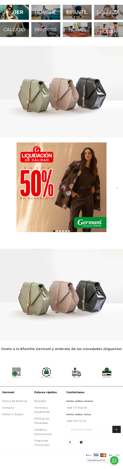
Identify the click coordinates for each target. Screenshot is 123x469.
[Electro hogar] (108, 29)
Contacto (8, 407)
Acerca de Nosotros (14, 401)
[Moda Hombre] (45, 12)
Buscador (40, 401)
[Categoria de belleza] (108, 12)
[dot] (54, 231)
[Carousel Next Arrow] (117, 188)
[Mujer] (14, 12)
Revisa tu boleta (12, 414)
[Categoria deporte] (45, 29)
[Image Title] (70, 442)
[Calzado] (14, 29)
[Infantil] (77, 12)
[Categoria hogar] (77, 29)
